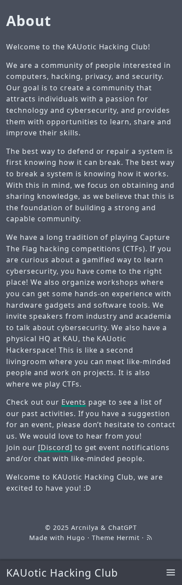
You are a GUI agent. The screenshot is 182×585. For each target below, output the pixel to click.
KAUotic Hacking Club (62, 573)
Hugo (76, 537)
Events (73, 402)
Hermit (128, 537)
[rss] (149, 537)
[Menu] (171, 573)
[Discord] (55, 447)
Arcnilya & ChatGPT (103, 527)
